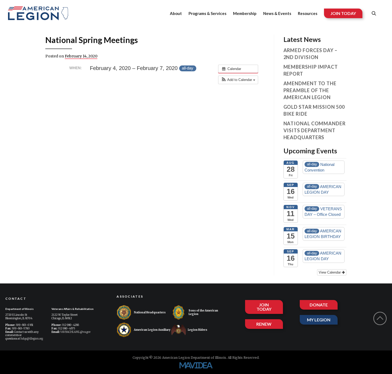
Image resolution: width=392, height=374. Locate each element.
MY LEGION (318, 319)
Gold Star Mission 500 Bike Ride (314, 110)
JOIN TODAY (343, 13)
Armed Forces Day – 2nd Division (310, 53)
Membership (245, 13)
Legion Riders (197, 330)
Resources (307, 13)
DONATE (319, 304)
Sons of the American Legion (203, 312)
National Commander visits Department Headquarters (314, 130)
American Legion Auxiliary (152, 330)
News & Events (277, 13)
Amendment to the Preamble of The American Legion (310, 90)
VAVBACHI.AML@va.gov (75, 332)
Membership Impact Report (310, 70)
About (176, 13)
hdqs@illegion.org (32, 338)
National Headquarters (150, 312)
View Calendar (330, 272)
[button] (238, 80)
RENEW (263, 323)
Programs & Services (207, 13)
